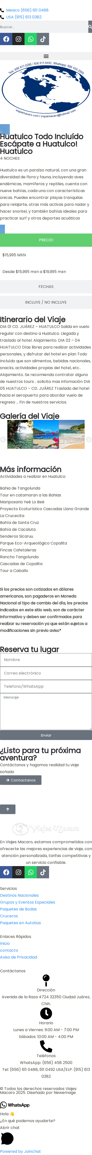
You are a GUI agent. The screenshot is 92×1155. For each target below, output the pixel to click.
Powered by (20, 1151)
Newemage (65, 1092)
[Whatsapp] (31, 39)
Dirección (46, 990)
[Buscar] (90, 27)
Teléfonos (46, 1056)
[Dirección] (46, 980)
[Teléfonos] (46, 1046)
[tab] (46, 240)
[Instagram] (18, 39)
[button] (46, 56)
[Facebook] (6, 39)
